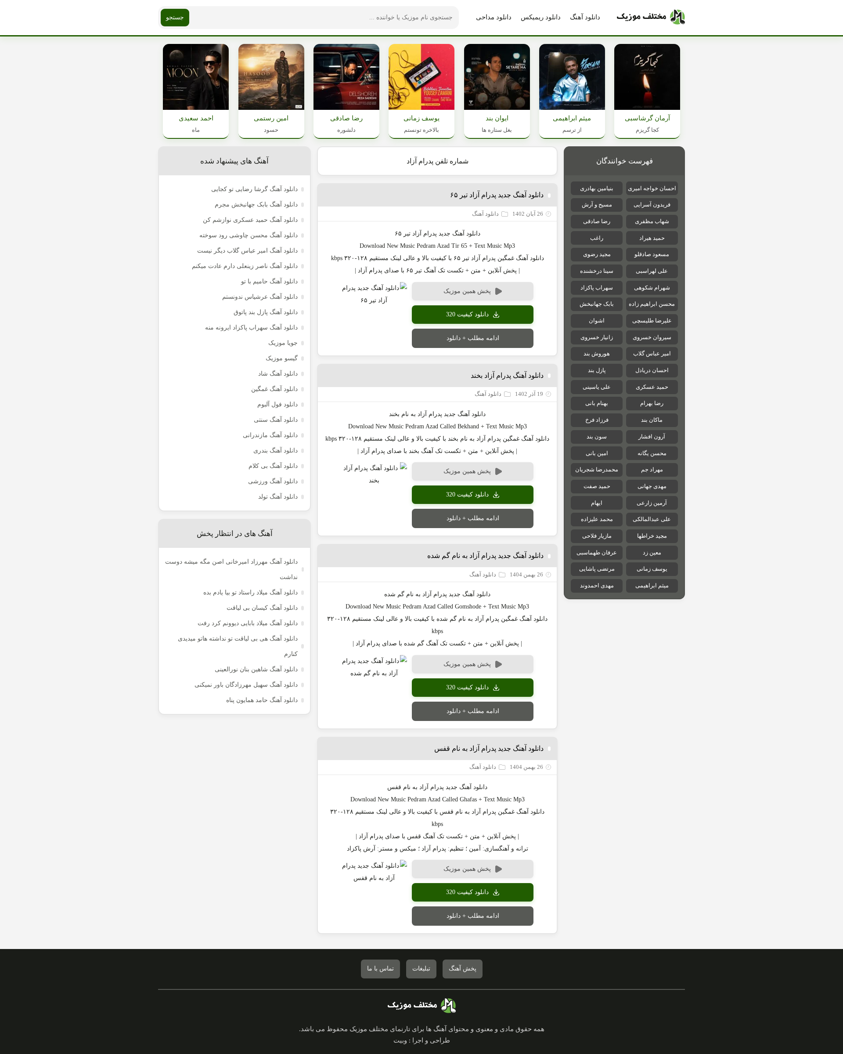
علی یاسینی (597, 387)
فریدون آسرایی (652, 204)
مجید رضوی (597, 254)
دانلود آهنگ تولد (278, 496)
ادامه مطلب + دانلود (473, 338)
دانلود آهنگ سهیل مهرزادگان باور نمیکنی (246, 684)
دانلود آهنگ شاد (278, 373)
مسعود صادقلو (651, 254)
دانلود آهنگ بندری (275, 450)
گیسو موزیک (282, 358)
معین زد (652, 552)
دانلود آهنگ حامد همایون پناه (262, 700)
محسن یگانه (652, 453)
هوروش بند (597, 353)
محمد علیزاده (597, 519)
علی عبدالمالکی (652, 519)
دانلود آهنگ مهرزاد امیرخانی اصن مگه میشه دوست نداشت (231, 569)
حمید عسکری (652, 387)
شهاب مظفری (652, 221)
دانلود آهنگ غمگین (274, 389)
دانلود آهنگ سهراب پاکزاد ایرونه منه (251, 327)
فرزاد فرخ (597, 420)
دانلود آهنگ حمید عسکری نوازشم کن (250, 220)
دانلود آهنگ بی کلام (273, 466)
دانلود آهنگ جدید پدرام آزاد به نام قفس (489, 748)
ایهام (596, 503)
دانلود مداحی (494, 17)
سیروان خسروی (652, 337)
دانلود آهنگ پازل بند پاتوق (266, 312)
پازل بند (597, 370)
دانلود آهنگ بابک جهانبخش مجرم (256, 204)
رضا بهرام (651, 403)
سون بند (597, 436)
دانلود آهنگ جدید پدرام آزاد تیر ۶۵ (497, 195)
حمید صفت (597, 486)
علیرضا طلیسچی (652, 320)
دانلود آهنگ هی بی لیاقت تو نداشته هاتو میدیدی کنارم (238, 646)
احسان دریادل (652, 370)
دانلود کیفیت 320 (467, 314)
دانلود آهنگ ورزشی (273, 481)
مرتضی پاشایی (597, 568)
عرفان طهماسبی (596, 552)
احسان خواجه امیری (652, 188)
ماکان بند (652, 420)
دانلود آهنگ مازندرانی (270, 435)
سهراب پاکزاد (596, 287)
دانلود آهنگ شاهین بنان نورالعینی (256, 669)
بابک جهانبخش (597, 304)
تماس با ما (380, 968)
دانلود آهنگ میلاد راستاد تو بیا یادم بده (250, 592)
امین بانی (597, 453)
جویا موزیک (283, 343)
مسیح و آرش (597, 204)
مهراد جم (652, 469)
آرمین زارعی (652, 503)
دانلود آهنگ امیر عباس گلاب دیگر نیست (247, 250)
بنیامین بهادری (596, 188)
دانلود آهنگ (585, 17)
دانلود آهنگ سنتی (276, 420)
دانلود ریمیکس (541, 17)
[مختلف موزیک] (651, 17)
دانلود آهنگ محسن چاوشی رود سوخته (248, 235)
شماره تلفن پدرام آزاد (437, 161)
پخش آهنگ (462, 968)
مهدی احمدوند (597, 585)
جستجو (175, 17)
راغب (596, 238)
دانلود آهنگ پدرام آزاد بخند (507, 375)
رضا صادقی (596, 221)
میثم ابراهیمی (652, 585)
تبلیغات (421, 968)
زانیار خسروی (596, 337)
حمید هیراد (652, 238)
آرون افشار (651, 436)
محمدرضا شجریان (596, 469)
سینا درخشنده (596, 271)
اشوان (597, 320)
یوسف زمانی (652, 568)
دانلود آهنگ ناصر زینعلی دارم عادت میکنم (245, 266)
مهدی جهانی (652, 486)
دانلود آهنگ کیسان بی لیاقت (262, 608)
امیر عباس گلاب (652, 353)
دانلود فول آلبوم (277, 404)
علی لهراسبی (652, 271)
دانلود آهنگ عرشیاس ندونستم (260, 296)
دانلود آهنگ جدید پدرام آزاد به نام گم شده (485, 555)
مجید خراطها (652, 535)
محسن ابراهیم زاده (652, 304)
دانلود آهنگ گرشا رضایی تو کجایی (254, 189)
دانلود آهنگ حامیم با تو (269, 281)
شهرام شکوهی (652, 287)
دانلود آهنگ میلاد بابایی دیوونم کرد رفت (248, 623)
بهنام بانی (596, 403)
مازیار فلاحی (597, 535)
